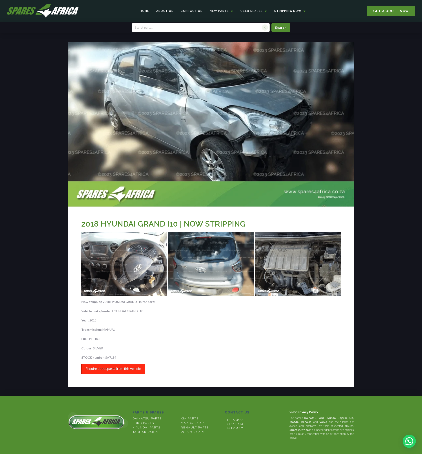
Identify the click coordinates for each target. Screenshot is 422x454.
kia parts (189, 418)
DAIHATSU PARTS (147, 418)
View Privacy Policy (303, 412)
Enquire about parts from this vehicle (113, 368)
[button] (409, 441)
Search (280, 27)
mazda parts (193, 423)
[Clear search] (265, 27)
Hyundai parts (146, 427)
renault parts (195, 427)
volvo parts (192, 432)
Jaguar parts (145, 432)
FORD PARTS (143, 423)
